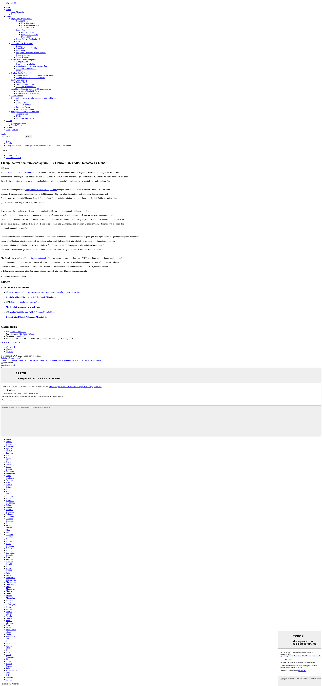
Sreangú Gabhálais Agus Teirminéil (25, 111)
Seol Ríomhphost (8, 365)
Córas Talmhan (17, 96)
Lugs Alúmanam (27, 32)
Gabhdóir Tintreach (24, 105)
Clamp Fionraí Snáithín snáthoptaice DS (21, 172)
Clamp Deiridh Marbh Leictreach (75, 360)
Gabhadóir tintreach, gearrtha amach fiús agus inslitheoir (33, 98)
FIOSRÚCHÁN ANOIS (11, 343)
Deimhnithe (15, 14)
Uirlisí (18, 41)
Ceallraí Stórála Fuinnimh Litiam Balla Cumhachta (36, 75)
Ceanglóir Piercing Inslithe (26, 48)
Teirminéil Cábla (22, 114)
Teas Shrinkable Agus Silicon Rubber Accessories (31, 89)
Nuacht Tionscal (17, 125)
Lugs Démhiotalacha (29, 34)
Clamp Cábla (44, 360)
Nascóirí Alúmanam (29, 23)
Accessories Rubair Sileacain (27, 93)
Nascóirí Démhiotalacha (30, 25)
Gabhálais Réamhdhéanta (26, 68)
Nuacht (9, 121)
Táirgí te (4, 358)
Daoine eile (20, 50)
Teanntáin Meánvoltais (25, 84)
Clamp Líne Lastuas (9, 360)
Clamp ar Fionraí (23, 55)
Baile (8, 7)
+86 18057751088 (26, 334)
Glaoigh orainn (12, 130)
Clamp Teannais (22, 57)
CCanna (9, 127)
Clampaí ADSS (22, 62)
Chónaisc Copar (27, 28)
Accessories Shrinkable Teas (27, 91)
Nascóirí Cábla (22, 21)
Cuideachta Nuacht (18, 123)
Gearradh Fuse (22, 102)
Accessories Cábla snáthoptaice (23, 59)
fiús (17, 100)
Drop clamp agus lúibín (25, 64)
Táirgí (8, 16)
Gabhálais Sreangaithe (25, 118)
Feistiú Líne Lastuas (19, 80)
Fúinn (8, 10)
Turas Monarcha (17, 12)
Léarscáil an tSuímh (17, 358)
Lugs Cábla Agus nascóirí (21, 19)
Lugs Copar (26, 37)
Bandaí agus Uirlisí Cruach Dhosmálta (31, 66)
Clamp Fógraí (95, 360)
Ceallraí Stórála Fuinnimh (21, 73)
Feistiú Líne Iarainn (24, 82)
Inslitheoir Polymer (23, 107)
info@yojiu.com (23, 336)
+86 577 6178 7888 (18, 332)
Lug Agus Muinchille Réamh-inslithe (31, 53)
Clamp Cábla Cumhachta (28, 360)
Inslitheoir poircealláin (25, 109)
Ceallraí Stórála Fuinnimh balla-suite (30, 78)
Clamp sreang (55, 360)
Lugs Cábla (20, 30)
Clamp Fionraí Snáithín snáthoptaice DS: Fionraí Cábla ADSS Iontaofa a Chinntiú (38, 145)
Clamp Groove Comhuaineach (28, 39)
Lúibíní (19, 46)
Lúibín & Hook (22, 71)
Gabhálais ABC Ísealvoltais (22, 44)
